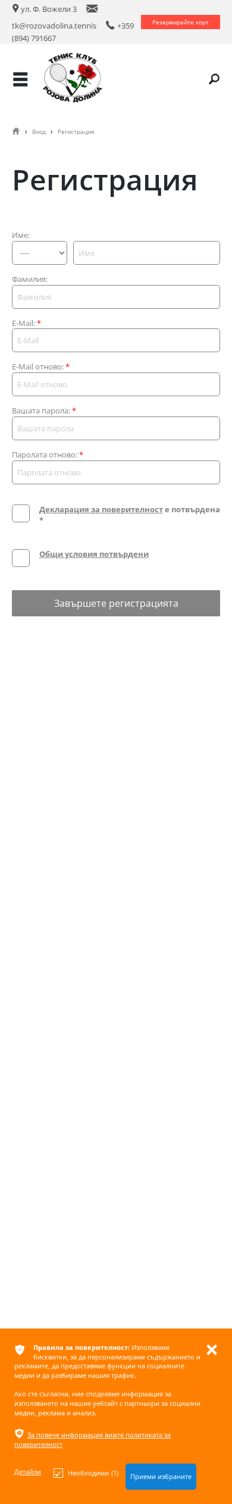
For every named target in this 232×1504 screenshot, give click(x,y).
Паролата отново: (47, 455)
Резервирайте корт (180, 22)
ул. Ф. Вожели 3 (44, 9)
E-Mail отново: (41, 367)
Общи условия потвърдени (94, 554)
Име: (21, 235)
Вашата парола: (44, 411)
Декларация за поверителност (101, 509)
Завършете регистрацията (116, 603)
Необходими (93, 1472)
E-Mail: (26, 323)
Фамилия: (30, 279)
